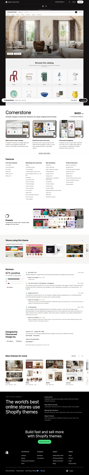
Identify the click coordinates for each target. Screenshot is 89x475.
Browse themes (59, 2)
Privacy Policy (20, 470)
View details (29, 335)
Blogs (54, 463)
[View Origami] (41, 218)
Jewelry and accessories (27, 461)
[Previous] (79, 240)
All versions (36, 335)
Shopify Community (58, 461)
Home (22, 463)
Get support (10, 341)
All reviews (10, 287)
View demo (74, 100)
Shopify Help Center (58, 455)
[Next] (82, 240)
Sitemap (43, 470)
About (70, 455)
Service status (72, 463)
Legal (70, 461)
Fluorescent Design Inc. (77, 116)
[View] (14, 251)
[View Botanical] (49, 218)
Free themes (40, 458)
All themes (19, 341)
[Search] (69, 2)
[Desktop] (43, 6)
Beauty (23, 458)
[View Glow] (67, 218)
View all (73, 356)
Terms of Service (10, 470)
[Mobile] (46, 6)
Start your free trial (44, 441)
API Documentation (58, 458)
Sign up (80, 2)
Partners (71, 458)
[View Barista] (58, 218)
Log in (74, 2)
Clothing (23, 455)
